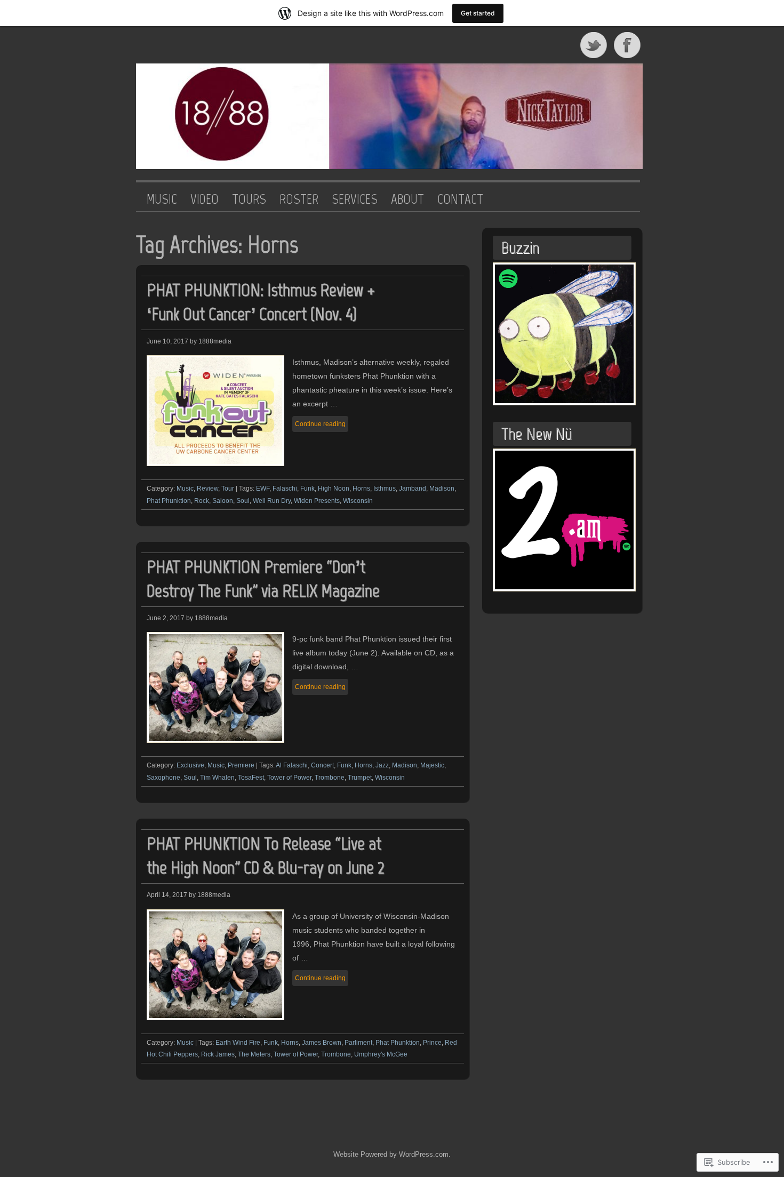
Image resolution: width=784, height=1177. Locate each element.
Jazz (382, 765)
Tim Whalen (217, 777)
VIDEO (204, 199)
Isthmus (384, 488)
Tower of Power (289, 777)
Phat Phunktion (169, 501)
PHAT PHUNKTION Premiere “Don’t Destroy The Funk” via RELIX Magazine (263, 579)
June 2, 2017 (166, 618)
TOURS (249, 199)
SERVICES (355, 199)
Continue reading (320, 424)
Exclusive (190, 765)
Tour (227, 488)
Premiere (241, 765)
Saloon (222, 501)
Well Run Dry (272, 501)
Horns (361, 488)
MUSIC (162, 199)
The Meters (254, 1054)
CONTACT (460, 199)
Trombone (330, 777)
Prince (432, 1042)
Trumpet (360, 777)
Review (207, 488)
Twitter (594, 44)
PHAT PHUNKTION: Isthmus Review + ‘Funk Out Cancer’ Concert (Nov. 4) (261, 302)
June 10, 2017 (167, 341)
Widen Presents (317, 501)
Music (185, 488)
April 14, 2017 (167, 895)
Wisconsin (358, 501)
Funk (307, 488)
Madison (441, 488)
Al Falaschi (292, 765)
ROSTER (298, 199)
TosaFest (251, 777)
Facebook (628, 44)
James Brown (321, 1042)
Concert (322, 765)
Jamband (412, 488)
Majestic (432, 765)
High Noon (333, 488)
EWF (262, 488)
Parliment (358, 1042)
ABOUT (407, 199)
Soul (243, 501)
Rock (201, 501)
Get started (478, 13)
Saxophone (163, 777)
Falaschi (285, 488)
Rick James (218, 1054)
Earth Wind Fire (237, 1042)
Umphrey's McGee (380, 1054)
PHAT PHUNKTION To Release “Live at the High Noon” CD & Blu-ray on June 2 (266, 855)
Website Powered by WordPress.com (391, 1154)
